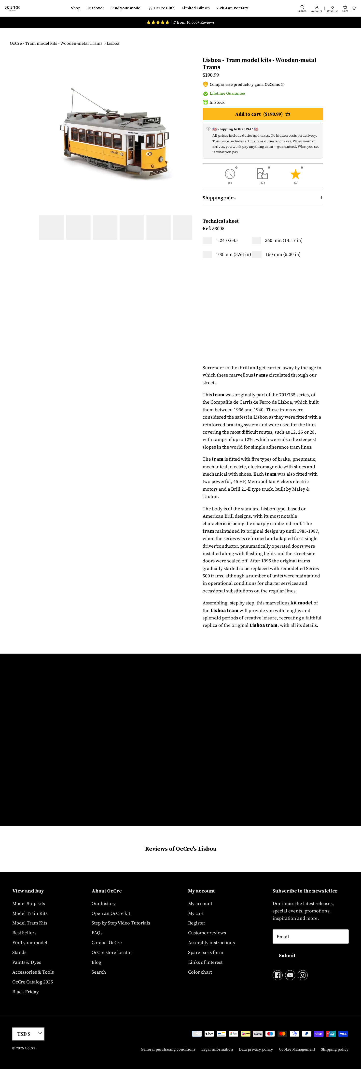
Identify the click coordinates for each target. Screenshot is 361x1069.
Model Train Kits (29, 913)
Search (99, 972)
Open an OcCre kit (111, 913)
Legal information (217, 1049)
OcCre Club (164, 8)
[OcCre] (12, 8)
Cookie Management (297, 1049)
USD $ (23, 1034)
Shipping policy (335, 1049)
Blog (96, 962)
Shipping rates (219, 197)
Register (196, 923)
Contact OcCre (107, 942)
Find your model (126, 8)
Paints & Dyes (26, 962)
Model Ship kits (28, 903)
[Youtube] (290, 975)
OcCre (16, 43)
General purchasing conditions (168, 1049)
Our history (104, 903)
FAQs (97, 932)
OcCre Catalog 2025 (32, 982)
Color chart (200, 972)
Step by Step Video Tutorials (121, 923)
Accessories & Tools (33, 972)
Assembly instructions (211, 942)
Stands (19, 952)
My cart (196, 913)
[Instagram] (303, 975)
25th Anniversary (232, 8)
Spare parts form (205, 952)
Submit (287, 955)
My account (200, 903)
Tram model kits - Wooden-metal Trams (63, 43)
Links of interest (205, 962)
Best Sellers (24, 932)
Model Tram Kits (29, 923)
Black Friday (25, 991)
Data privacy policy (256, 1049)
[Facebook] (278, 975)
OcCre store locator (112, 952)
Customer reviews (207, 932)
